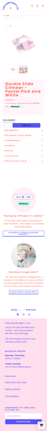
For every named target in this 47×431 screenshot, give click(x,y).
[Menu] (42, 6)
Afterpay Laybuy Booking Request (23, 233)
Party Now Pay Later (16, 382)
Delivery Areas (12, 389)
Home (7, 15)
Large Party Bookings (24, 292)
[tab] (23, 130)
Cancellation (12, 396)
